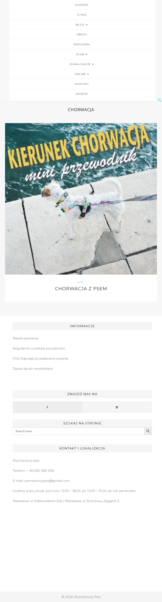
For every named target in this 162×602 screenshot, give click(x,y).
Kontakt (82, 83)
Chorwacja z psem (81, 288)
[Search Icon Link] (82, 100)
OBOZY (81, 34)
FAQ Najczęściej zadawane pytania (40, 358)
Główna (82, 4)
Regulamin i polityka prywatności (39, 348)
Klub (80, 54)
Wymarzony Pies (87, 597)
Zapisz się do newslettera (33, 369)
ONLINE (81, 74)
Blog (80, 24)
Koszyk (82, 93)
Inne (80, 282)
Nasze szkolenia (25, 338)
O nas (81, 14)
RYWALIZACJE (81, 64)
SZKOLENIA (81, 44)
